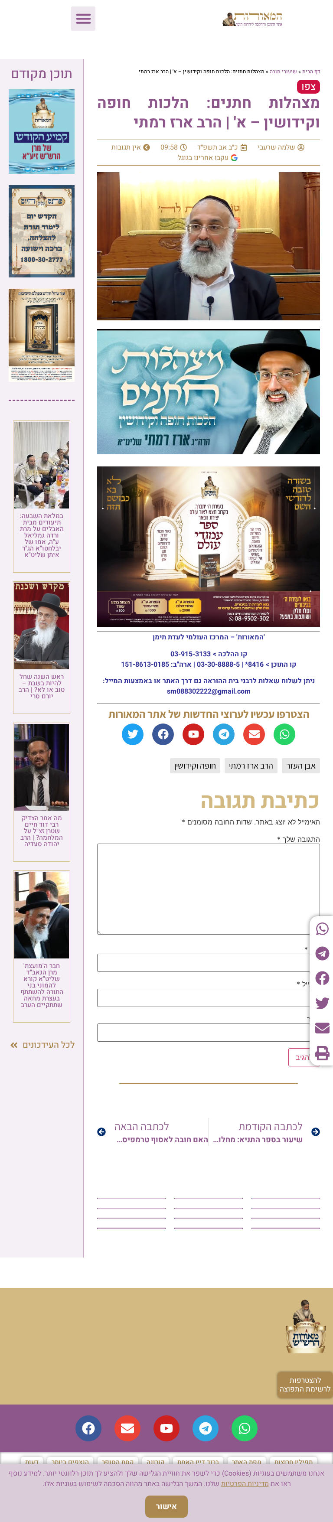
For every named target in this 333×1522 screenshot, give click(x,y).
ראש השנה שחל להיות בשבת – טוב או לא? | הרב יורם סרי (42, 686)
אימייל (308, 984)
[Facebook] (163, 734)
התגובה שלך (298, 839)
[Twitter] (133, 734)
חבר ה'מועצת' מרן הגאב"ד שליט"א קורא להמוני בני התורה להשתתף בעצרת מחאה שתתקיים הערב (41, 985)
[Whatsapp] (284, 734)
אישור (166, 1506)
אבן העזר (301, 765)
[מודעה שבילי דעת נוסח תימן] (42, 379)
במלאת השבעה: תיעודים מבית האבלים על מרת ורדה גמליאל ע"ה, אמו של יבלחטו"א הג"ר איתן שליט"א (42, 535)
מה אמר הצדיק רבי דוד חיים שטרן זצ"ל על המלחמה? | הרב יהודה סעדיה (41, 831)
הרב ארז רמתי (251, 765)
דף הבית (311, 71)
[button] (83, 19)
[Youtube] (193, 734)
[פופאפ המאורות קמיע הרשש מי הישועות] (42, 171)
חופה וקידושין (195, 765)
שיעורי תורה (283, 71)
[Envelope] (254, 734)
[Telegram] (224, 734)
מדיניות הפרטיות (245, 1484)
